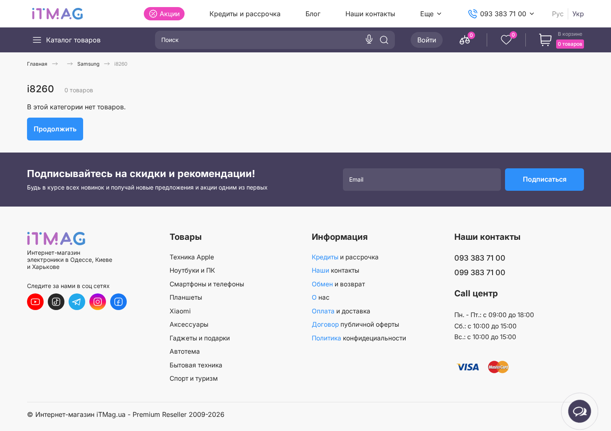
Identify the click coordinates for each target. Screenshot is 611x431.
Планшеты (186, 297)
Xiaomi (180, 311)
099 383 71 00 (479, 272)
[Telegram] (77, 301)
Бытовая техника (196, 365)
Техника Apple (192, 257)
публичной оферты (355, 324)
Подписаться (545, 179)
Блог (313, 13)
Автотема (185, 351)
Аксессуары (189, 324)
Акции (170, 14)
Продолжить (55, 129)
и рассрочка (345, 257)
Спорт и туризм (194, 378)
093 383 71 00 (503, 14)
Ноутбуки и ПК (192, 270)
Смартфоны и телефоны (207, 284)
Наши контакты (370, 13)
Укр (578, 14)
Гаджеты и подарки (200, 338)
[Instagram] (97, 301)
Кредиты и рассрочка (245, 13)
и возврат (338, 284)
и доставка (341, 311)
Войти (426, 40)
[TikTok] (56, 301)
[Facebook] (118, 301)
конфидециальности (359, 338)
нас (321, 297)
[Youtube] (35, 301)
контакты (335, 270)
